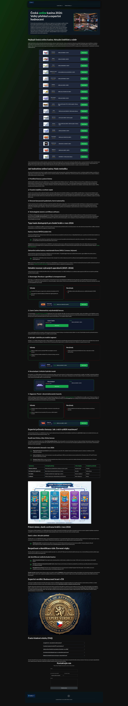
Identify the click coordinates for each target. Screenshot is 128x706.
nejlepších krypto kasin (69, 397)
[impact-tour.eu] (31, 2)
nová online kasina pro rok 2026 (41, 313)
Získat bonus (84, 52)
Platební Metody (68, 5)
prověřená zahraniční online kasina (40, 264)
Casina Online (59, 5)
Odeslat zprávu (64, 687)
